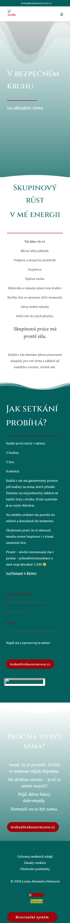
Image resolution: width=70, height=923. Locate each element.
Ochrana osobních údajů (35, 856)
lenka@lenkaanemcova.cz (30, 664)
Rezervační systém (32, 917)
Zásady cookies (35, 863)
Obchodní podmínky (35, 869)
